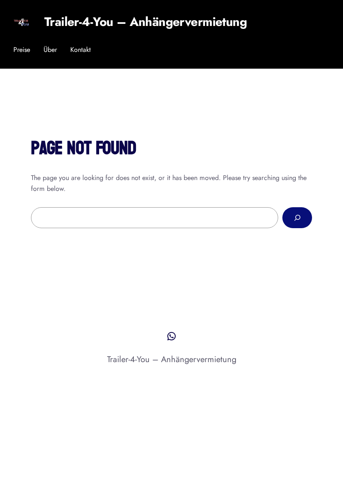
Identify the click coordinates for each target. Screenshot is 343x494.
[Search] (297, 217)
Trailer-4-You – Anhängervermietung (145, 22)
